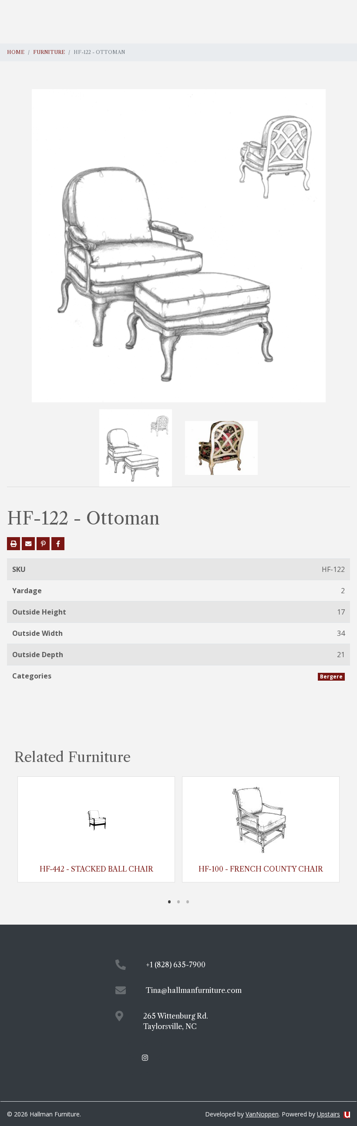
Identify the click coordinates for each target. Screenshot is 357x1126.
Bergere (331, 676)
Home (15, 52)
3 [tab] (187, 901)
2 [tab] (178, 901)
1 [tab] (169, 901)
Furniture (49, 52)
